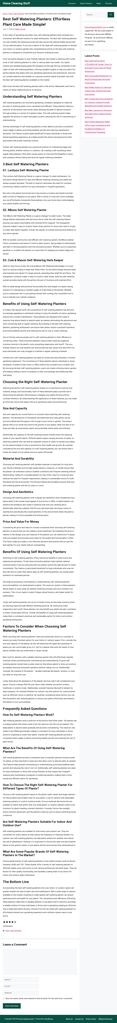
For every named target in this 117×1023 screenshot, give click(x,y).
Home (5, 14)
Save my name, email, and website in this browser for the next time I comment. (39, 998)
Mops (99, 3)
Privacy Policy (91, 1019)
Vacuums (72, 3)
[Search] (111, 15)
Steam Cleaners (86, 3)
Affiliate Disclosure (105, 1019)
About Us (69, 1019)
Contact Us (79, 1019)
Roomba (108, 3)
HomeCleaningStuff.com (95, 27)
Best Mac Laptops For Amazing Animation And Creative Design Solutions (98, 113)
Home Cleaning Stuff (16, 3)
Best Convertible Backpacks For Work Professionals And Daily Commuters (98, 79)
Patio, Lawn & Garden (16, 14)
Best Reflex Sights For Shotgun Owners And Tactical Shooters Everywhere (98, 91)
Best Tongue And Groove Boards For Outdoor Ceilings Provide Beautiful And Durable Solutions (99, 102)
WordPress (49, 1019)
